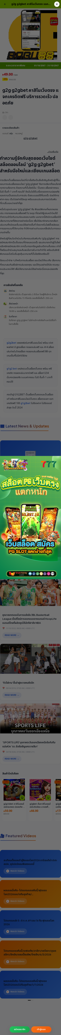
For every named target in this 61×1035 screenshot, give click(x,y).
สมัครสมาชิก (19, 1029)
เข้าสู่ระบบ (41, 1029)
